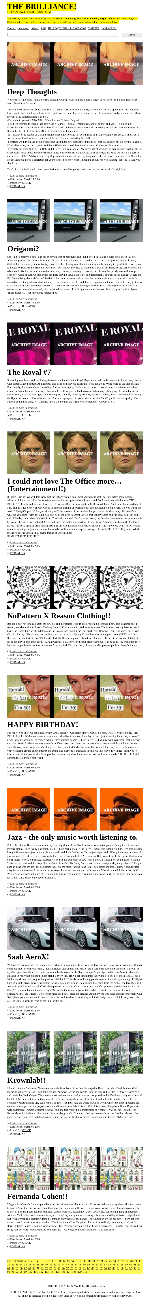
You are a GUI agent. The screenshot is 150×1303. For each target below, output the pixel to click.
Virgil (103, 18)
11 (60, 1261)
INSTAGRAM (109, 28)
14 (72, 1261)
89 (118, 1268)
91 (126, 1268)
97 (17, 1271)
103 (47, 1271)
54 (105, 1264)
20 (97, 1261)
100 (30, 1271)
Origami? (23, 248)
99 (25, 1271)
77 (67, 1268)
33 (17, 1264)
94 (139, 1268)
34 (21, 1264)
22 (106, 1261)
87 (109, 1268)
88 (113, 1268)
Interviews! (23, 28)
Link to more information (23, 175)
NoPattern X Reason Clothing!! (58, 615)
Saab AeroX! (28, 957)
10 (56, 1261)
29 (135, 1261)
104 (52, 1271)
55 (109, 1264)
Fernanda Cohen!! (37, 1196)
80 (80, 1268)
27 (127, 1261)
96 (13, 1271)
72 (46, 1268)
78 (71, 1268)
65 (17, 1268)
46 (71, 1264)
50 (88, 1264)
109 (80, 1271)
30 (139, 1261)
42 (55, 1264)
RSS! (43, 28)
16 (81, 1261)
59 (126, 1264)
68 (29, 1268)
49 (84, 1264)
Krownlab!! (26, 1080)
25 (118, 1261)
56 (113, 1264)
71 (42, 1268)
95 (8, 1271)
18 (89, 1261)
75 (59, 1268)
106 (63, 1271)
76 (63, 1268)
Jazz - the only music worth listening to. (72, 837)
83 (92, 1268)
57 (118, 1264)
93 (135, 1268)
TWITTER (94, 28)
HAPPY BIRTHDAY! (42, 724)
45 (67, 1264)
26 (123, 1261)
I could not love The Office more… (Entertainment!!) (64, 485)
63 (8, 1268)
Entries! (11, 28)
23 (110, 1261)
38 (38, 1264)
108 (74, 1271)
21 (102, 1261)
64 (13, 1268)
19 (93, 1261)
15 (76, 1261)
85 (101, 1268)
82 (88, 1268)
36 (29, 1264)
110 (85, 1271)
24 (114, 1261)
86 (105, 1268)
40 (46, 1264)
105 (58, 1271)
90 (122, 1268)
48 (80, 1264)
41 (50, 1264)
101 (36, 1271)
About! (35, 28)
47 (76, 1264)
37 (34, 1264)
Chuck (94, 18)
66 (21, 1268)
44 (63, 1264)
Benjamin (82, 18)
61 (135, 1264)
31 (8, 1264)
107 (69, 1271)
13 (68, 1261)
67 (25, 1268)
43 (59, 1264)
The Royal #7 (29, 372)
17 (85, 1261)
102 (41, 1271)
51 (92, 1264)
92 (130, 1268)
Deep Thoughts (32, 91)
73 (50, 1268)
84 (97, 1268)
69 (34, 1268)
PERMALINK (17, 186)
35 (25, 1264)
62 (139, 1264)
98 (21, 1271)
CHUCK (26, 182)
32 (13, 1264)
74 (55, 1268)
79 (76, 1268)
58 (122, 1264)
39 (42, 1264)
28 (131, 1261)
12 (64, 1261)
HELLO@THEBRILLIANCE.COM (67, 28)
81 (84, 1268)
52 (97, 1264)
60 (130, 1264)
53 (101, 1264)
